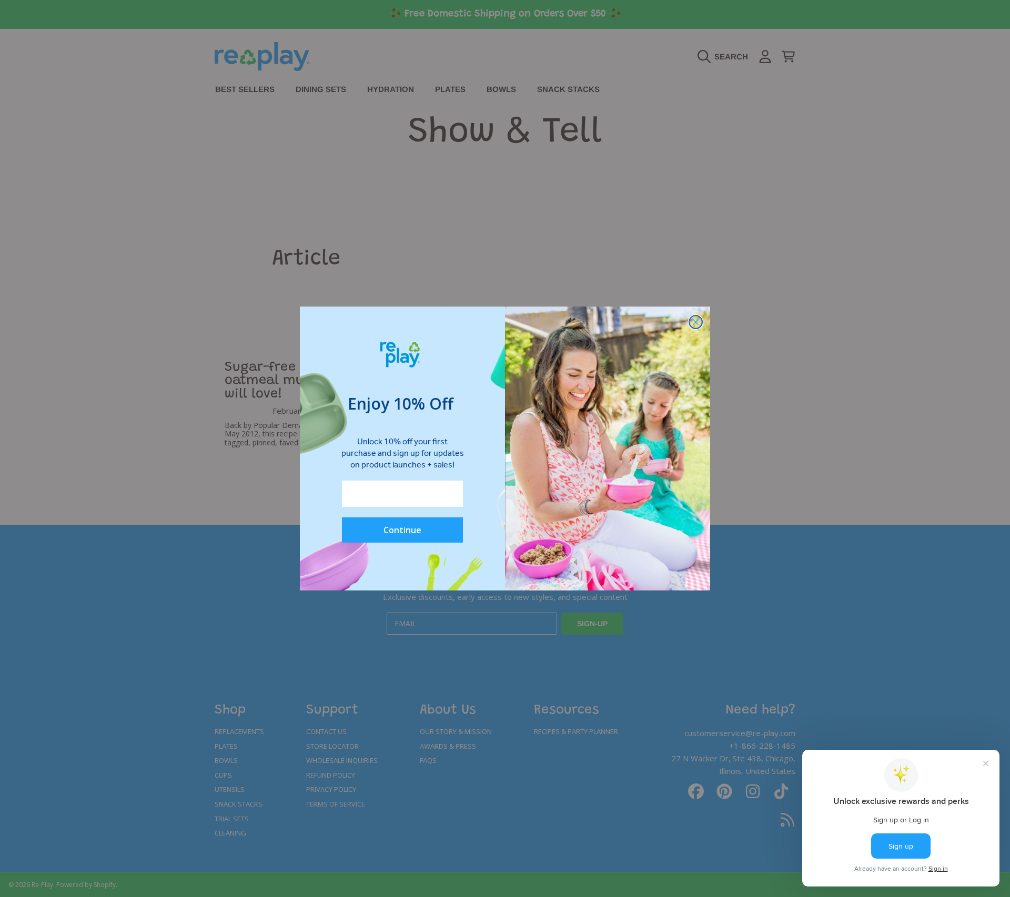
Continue (402, 530)
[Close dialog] (695, 322)
